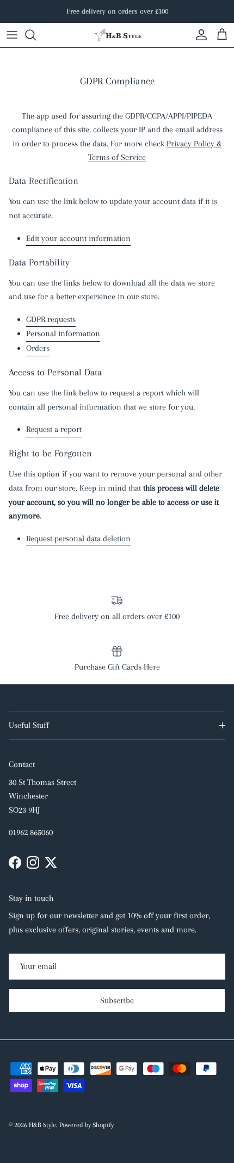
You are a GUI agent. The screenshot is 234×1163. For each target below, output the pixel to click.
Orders (38, 348)
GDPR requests (51, 319)
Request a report (54, 429)
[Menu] (12, 35)
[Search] (36, 35)
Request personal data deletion (78, 538)
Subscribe (117, 1000)
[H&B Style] (117, 35)
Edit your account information (78, 238)
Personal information (63, 333)
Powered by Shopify (86, 1125)
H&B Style (42, 1125)
